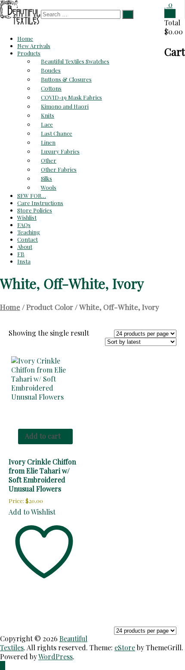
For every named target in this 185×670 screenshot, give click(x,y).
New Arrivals (33, 45)
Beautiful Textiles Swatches (75, 61)
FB (21, 254)
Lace (47, 124)
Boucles (51, 70)
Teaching (28, 232)
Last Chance (56, 133)
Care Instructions (40, 202)
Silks (46, 178)
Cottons (51, 88)
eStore (124, 647)
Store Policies (34, 210)
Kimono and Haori (65, 106)
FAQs (24, 224)
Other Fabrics (59, 169)
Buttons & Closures (66, 79)
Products (28, 53)
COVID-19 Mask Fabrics (71, 97)
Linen (48, 142)
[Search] (127, 14)
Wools (48, 187)
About (24, 246)
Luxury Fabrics (60, 151)
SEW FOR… (31, 195)
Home (25, 38)
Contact (27, 239)
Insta (24, 261)
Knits (47, 115)
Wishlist (27, 217)
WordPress (55, 656)
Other (48, 160)
